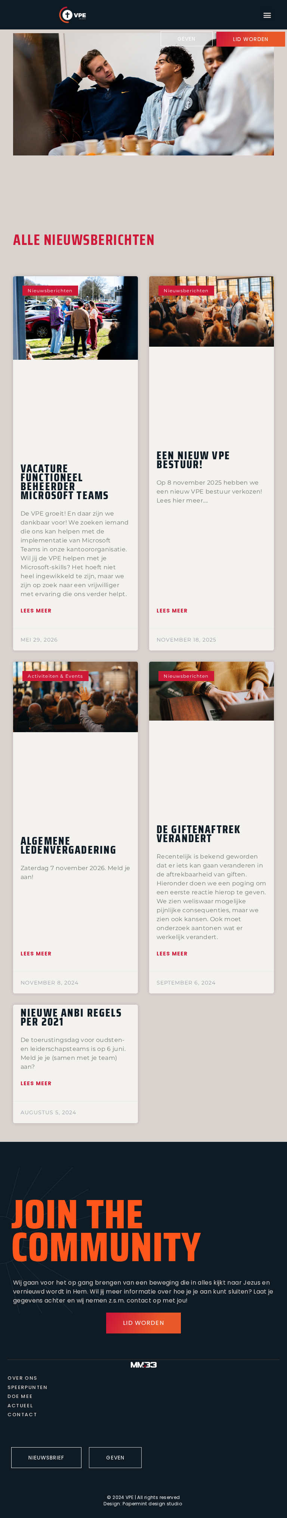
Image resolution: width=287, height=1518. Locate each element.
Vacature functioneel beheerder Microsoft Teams (65, 482)
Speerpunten (27, 1387)
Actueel (20, 1406)
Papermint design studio (152, 1503)
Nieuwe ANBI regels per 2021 (71, 1017)
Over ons (22, 1378)
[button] (267, 15)
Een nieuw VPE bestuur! (193, 460)
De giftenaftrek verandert (199, 834)
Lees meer (36, 610)
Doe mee (20, 1396)
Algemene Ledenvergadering (69, 845)
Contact (22, 1415)
